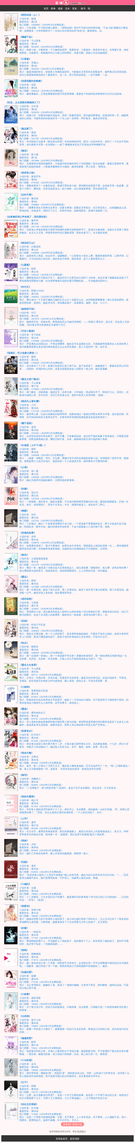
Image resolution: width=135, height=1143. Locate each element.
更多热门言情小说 (72, 1124)
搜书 (83, 8)
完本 (67, 8)
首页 (46, 8)
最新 (60, 8)
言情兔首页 (62, 1138)
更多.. (75, 8)
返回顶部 (74, 1138)
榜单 (53, 8)
